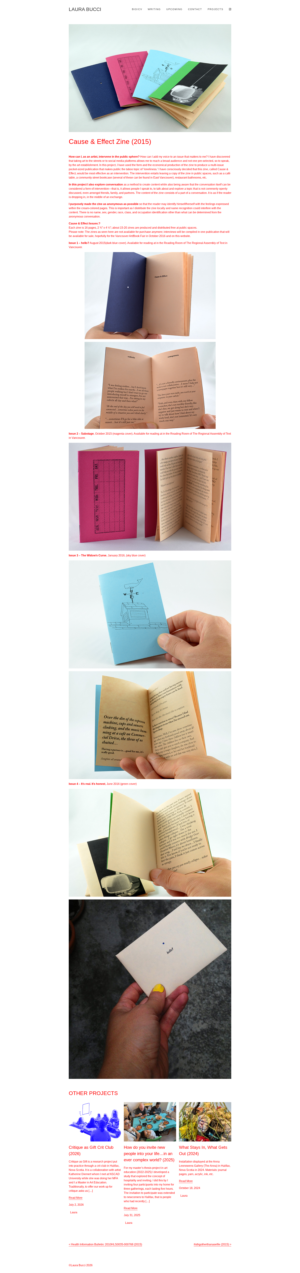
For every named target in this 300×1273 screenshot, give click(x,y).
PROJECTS (215, 9)
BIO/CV (137, 9)
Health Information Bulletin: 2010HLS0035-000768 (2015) (106, 1244)
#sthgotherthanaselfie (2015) (211, 1244)
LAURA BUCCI (85, 9)
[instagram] (230, 9)
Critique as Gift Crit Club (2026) (88, 1104)
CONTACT (195, 9)
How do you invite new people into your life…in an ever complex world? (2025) (148, 1106)
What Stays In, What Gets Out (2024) (201, 1104)
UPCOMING (174, 9)
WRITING (154, 9)
